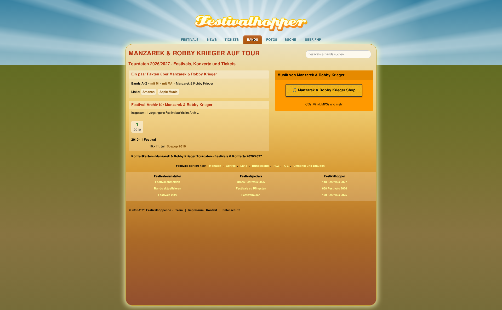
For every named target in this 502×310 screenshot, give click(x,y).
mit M (154, 83)
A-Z (286, 165)
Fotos (271, 39)
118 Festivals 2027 (334, 182)
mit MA (167, 83)
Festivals (189, 39)
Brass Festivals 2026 (251, 182)
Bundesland (260, 165)
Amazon (148, 91)
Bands (252, 39)
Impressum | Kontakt (202, 210)
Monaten (215, 165)
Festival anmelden (167, 182)
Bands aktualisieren (167, 188)
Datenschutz (231, 210)
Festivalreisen (250, 195)
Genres (231, 165)
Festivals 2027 (167, 195)
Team (179, 210)
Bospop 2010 (176, 146)
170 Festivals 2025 (334, 195)
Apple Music (168, 91)
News (212, 39)
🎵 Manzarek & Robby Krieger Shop (324, 90)
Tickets (232, 39)
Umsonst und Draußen (309, 165)
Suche (290, 39)
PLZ (276, 165)
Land (243, 165)
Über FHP (313, 39)
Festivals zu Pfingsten (251, 188)
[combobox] (338, 54)
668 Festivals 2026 (334, 188)
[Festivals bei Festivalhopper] (251, 17)
